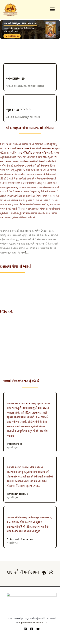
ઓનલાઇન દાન (16, 78)
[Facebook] (31, 628)
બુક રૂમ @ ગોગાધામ (18, 109)
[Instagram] (25, 628)
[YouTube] (38, 628)
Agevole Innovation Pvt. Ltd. (33, 622)
